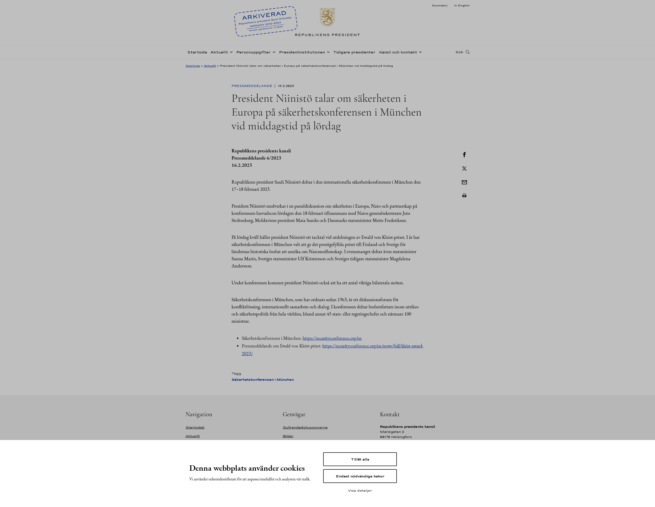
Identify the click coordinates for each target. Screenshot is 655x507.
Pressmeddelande (252, 86)
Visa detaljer (360, 490)
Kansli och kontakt (398, 52)
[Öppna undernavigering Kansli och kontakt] (419, 52)
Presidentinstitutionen (302, 52)
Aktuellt (219, 52)
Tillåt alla (360, 459)
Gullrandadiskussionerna (305, 427)
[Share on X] (464, 168)
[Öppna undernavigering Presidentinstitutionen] (327, 52)
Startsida (197, 52)
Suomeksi (439, 5)
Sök (459, 52)
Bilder (288, 436)
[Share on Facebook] (464, 154)
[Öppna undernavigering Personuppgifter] (273, 52)
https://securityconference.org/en (332, 338)
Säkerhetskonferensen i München (263, 379)
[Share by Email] (464, 182)
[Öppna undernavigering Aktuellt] (230, 52)
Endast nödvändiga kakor (360, 476)
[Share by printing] (464, 195)
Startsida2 (194, 427)
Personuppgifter (253, 52)
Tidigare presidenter (354, 52)
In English (462, 5)
